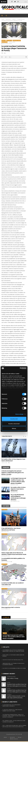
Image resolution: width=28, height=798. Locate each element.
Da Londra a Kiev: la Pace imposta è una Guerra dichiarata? (18, 489)
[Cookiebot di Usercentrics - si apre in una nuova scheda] (20, 368)
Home (2, 19)
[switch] (24, 399)
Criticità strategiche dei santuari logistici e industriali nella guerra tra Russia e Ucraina (12, 472)
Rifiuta (14, 428)
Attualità (9, 40)
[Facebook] (11, 1)
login (4, 1)
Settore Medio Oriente (7, 43)
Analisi (13, 19)
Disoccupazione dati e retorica (10, 607)
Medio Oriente (14, 738)
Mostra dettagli (19, 414)
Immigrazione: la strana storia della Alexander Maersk (13, 664)
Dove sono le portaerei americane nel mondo (13, 655)
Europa (19, 737)
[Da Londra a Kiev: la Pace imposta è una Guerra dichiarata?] (14, 448)
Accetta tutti (14, 418)
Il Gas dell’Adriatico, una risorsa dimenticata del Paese (12, 710)
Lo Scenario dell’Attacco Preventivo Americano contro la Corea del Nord (13, 650)
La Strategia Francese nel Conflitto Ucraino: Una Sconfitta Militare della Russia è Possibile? (13, 636)
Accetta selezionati (14, 423)
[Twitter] (15, 1)
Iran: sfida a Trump (12, 678)
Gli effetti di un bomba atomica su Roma (14, 668)
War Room (8, 19)
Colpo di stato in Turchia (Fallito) (13, 659)
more (26, 57)
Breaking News (17, 40)
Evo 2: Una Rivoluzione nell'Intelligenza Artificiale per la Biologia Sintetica (14, 726)
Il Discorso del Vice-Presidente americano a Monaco (11, 705)
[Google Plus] (18, 1)
